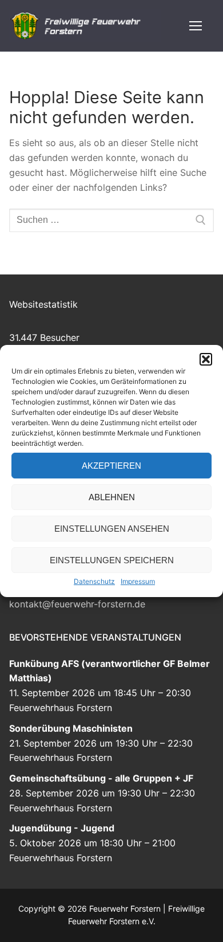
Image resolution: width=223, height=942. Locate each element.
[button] (206, 359)
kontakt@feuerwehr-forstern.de (77, 604)
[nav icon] (195, 26)
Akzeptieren (111, 465)
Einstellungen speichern (112, 560)
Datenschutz (94, 581)
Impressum (138, 581)
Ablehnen (112, 497)
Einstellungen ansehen (111, 528)
